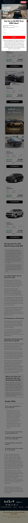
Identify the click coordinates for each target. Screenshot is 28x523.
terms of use (17, 48)
